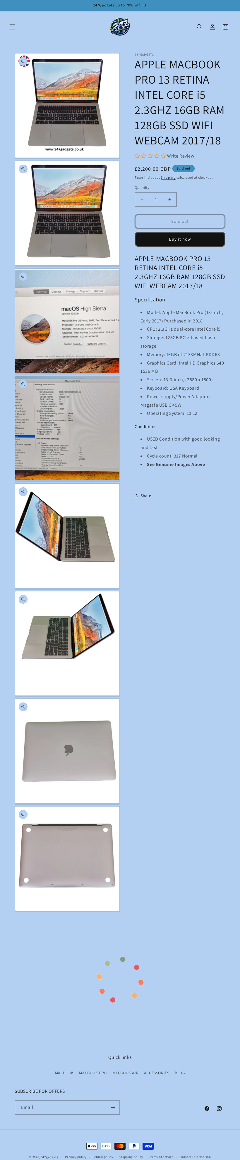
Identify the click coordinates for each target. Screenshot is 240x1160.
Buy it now (180, 239)
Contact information (195, 1157)
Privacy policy (76, 1157)
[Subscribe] (113, 1107)
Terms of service (161, 1157)
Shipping (168, 177)
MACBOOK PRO (93, 1073)
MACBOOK (64, 1073)
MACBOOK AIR (125, 1073)
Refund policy (102, 1157)
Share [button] (145, 495)
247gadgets (50, 1157)
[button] (12, 26)
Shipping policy (131, 1157)
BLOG (180, 1073)
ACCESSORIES (156, 1073)
